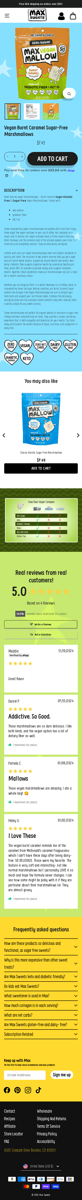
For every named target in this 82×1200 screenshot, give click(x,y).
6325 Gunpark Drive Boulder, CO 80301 (30, 1150)
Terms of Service (48, 1126)
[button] (61, 1074)
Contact (9, 1111)
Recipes (9, 1118)
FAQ (6, 1141)
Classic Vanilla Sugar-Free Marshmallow (41, 452)
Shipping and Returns (51, 1118)
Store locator (13, 1134)
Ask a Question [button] (43, 634)
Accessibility (46, 1141)
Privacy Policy (47, 1134)
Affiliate (10, 1126)
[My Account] (61, 15)
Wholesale (44, 1111)
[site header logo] (37, 15)
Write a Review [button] (43, 624)
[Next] (78, 435)
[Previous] (4, 435)
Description (14, 190)
